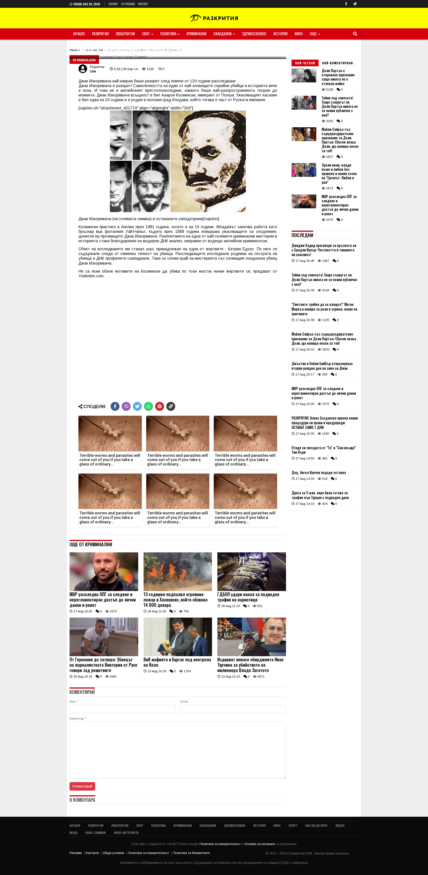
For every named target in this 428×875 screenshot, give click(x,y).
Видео (340, 825)
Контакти (92, 852)
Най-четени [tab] (305, 63)
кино (299, 33)
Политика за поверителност (221, 844)
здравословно (254, 33)
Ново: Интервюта (126, 832)
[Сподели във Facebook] (115, 406)
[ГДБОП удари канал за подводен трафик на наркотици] (251, 590)
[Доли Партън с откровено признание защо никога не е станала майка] (304, 81)
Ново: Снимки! (95, 832)
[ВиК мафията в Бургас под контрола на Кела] (178, 655)
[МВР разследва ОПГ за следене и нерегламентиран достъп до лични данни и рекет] (104, 590)
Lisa (93, 71)
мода (74, 832)
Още (313, 33)
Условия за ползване (260, 844)
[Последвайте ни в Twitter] (355, 4)
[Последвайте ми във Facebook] (346, 4)
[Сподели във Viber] (126, 406)
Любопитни (125, 33)
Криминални (196, 33)
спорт (293, 825)
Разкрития (100, 33)
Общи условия (113, 852)
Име (74, 701)
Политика (168, 33)
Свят (146, 33)
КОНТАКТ (143, 4)
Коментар (78, 718)
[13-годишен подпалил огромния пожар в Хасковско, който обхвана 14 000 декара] (178, 590)
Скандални (223, 33)
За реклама (128, 4)
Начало (113, 4)
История (281, 33)
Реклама (76, 852)
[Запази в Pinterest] (159, 406)
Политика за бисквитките (191, 852)
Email (184, 701)
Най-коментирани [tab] (337, 63)
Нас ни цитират (316, 825)
